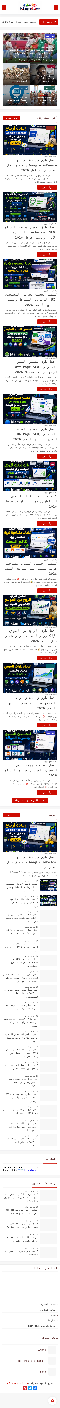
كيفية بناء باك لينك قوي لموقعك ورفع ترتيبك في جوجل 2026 (31, 501)
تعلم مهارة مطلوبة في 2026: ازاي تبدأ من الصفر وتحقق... (21, 932)
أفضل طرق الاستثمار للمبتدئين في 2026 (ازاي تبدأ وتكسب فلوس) (21, 1022)
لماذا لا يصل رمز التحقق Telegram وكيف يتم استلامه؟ (22, 1225)
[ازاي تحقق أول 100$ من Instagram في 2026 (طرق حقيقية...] (48, 960)
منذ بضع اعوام (30, 1191)
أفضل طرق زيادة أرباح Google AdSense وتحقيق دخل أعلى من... (32, 862)
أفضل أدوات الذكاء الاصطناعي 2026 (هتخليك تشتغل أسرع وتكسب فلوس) (22, 1053)
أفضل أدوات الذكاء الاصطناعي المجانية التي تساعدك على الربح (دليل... (22, 1126)
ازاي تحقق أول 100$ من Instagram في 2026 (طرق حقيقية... (24, 962)
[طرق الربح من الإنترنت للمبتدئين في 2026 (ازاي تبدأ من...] (48, 945)
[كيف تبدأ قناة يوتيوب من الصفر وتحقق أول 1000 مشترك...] (48, 1080)
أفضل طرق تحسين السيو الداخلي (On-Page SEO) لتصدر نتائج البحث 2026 (35, 434)
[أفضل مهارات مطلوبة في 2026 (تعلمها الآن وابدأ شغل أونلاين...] (48, 1095)
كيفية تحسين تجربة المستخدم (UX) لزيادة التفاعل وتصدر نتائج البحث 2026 (31, 300)
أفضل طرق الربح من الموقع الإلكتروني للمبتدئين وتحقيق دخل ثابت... (22, 918)
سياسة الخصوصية (47, 1304)
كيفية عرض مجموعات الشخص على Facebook (21, 1253)
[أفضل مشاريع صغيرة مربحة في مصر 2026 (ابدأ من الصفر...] (48, 1006)
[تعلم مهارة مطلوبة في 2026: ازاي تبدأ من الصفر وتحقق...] (48, 931)
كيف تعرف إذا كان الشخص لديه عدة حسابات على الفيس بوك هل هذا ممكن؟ (21, 1197)
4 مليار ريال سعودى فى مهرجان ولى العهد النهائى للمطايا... (17, 75)
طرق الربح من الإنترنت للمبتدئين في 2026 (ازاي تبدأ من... (20, 947)
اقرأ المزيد (47, 187)
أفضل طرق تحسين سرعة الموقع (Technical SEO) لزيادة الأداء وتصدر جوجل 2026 (31, 232)
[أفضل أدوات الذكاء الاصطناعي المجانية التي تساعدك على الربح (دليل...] (48, 1124)
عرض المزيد (11, 118)
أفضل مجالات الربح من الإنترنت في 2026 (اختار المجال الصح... (21, 1142)
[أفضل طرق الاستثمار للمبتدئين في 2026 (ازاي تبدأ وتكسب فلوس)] (48, 1020)
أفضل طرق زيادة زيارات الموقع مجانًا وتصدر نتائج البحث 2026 (33, 703)
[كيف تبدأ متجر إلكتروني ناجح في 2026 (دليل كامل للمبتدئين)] (48, 991)
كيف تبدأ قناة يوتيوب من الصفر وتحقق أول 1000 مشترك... (23, 1082)
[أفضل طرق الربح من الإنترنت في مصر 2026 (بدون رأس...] (48, 1111)
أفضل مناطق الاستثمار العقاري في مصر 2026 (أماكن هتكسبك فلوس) (21, 1037)
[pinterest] (25, 1388)
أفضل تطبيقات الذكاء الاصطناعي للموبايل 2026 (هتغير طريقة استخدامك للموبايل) (20, 978)
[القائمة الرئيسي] (56, 7)
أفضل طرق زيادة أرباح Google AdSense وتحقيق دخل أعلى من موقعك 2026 (32, 165)
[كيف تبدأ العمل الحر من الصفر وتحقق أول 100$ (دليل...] (48, 1066)
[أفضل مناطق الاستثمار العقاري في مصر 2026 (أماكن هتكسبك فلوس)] (48, 1035)
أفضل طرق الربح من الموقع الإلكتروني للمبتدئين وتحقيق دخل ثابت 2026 (31, 636)
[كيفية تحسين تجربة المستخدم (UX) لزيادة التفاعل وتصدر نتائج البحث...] (48, 885)
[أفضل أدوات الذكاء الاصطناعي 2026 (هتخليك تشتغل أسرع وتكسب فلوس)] (48, 1051)
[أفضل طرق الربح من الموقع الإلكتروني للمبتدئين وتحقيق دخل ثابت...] (48, 916)
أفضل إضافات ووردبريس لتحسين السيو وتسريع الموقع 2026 (31, 770)
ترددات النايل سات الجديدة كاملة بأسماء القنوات (22, 1239)
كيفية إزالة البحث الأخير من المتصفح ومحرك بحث (18, 22)
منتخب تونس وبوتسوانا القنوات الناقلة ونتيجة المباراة (30, 51)
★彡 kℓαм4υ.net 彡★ (17, 1383)
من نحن (52, 1315)
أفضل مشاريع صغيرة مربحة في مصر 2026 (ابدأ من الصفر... (22, 1007)
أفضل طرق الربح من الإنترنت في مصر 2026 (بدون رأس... (20, 1111)
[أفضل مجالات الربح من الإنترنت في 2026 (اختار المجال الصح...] (48, 1140)
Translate (30, 1170)
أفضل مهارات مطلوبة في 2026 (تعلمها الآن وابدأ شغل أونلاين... (22, 1097)
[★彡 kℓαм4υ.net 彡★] (30, 7)
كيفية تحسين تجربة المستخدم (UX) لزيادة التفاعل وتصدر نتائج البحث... (22, 887)
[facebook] (35, 1388)
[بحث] (4, 7)
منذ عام (32, 1234)
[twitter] (30, 1388)
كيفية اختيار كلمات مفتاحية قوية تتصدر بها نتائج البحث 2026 (31, 569)
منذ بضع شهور (46, 47)
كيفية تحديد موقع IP (17, 101)
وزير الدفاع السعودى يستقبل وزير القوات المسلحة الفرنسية (44, 98)
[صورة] (48, 1195)
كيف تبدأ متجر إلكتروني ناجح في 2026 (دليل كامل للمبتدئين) (21, 993)
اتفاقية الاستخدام (48, 1309)
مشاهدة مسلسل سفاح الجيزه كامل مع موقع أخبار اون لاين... (44, 76)
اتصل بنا (52, 1320)
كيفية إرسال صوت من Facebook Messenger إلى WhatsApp (21, 1211)
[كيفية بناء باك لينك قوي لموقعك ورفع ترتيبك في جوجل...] (48, 900)
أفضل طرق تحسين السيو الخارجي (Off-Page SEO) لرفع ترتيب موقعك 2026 (35, 367)
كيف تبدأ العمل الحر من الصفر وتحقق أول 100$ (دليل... (20, 1067)
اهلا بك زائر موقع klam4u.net (42, 1325)
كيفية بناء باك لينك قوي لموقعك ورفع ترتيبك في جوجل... (23, 902)
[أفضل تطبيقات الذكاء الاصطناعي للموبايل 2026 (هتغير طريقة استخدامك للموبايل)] (48, 976)
